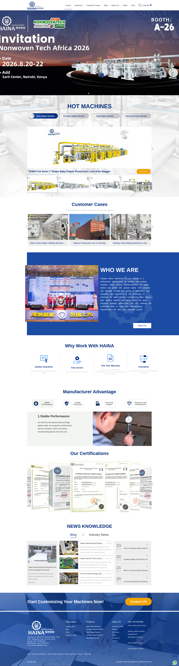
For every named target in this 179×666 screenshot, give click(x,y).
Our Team (115, 632)
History (114, 629)
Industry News (99, 534)
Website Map (31, 662)
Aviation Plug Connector (55, 654)
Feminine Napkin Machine (94, 629)
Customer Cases (71, 635)
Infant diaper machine (135, 631)
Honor (114, 635)
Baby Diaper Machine (93, 626)
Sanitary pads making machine (138, 643)
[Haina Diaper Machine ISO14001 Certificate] (28, 467)
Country (114, 641)
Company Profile (117, 626)
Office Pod (87, 654)
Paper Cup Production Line (74, 654)
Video (67, 632)
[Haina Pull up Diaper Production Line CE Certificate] (87, 462)
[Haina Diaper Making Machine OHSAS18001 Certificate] (150, 465)
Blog (73, 534)
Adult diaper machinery (135, 626)
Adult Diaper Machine (93, 632)
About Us (142, 325)
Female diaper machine (135, 637)
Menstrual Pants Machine (94, 635)
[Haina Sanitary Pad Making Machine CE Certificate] (133, 464)
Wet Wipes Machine (92, 638)
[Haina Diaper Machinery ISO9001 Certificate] (65, 464)
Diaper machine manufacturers (138, 649)
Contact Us (116, 638)
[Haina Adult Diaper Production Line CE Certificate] (112, 462)
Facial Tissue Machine (38, 654)
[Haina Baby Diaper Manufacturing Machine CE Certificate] (45, 466)
